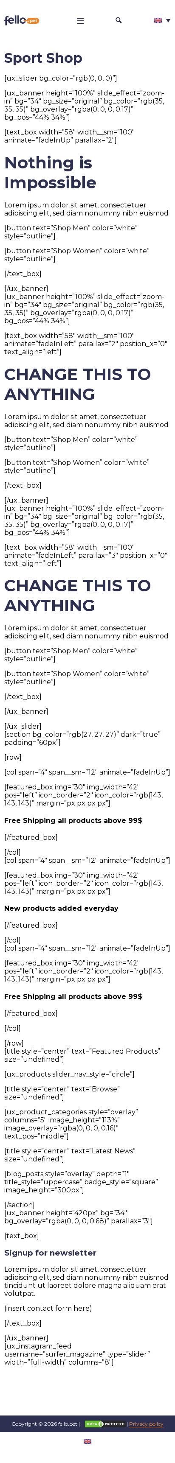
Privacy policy (146, 1424)
